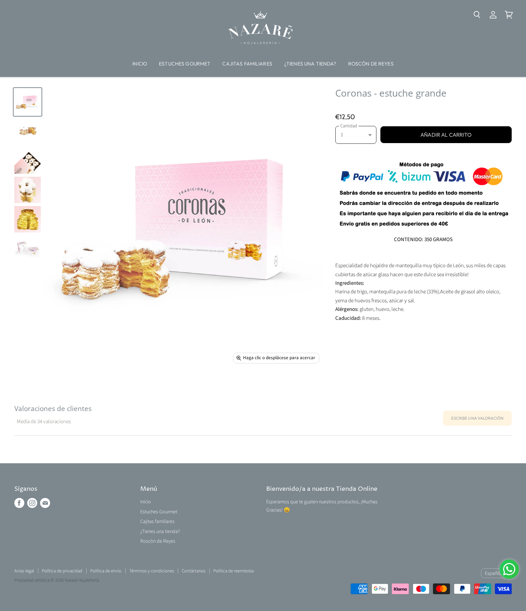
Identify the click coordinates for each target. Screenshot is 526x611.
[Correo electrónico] (45, 503)
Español (493, 573)
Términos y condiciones (151, 571)
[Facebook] (19, 503)
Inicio (139, 63)
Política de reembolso (233, 571)
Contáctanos (193, 571)
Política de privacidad (62, 571)
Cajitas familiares (247, 63)
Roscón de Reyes (371, 63)
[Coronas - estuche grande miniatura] (28, 102)
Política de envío (105, 571)
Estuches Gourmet (184, 63)
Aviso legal (24, 571)
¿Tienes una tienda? (310, 63)
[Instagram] (32, 503)
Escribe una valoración (477, 418)
